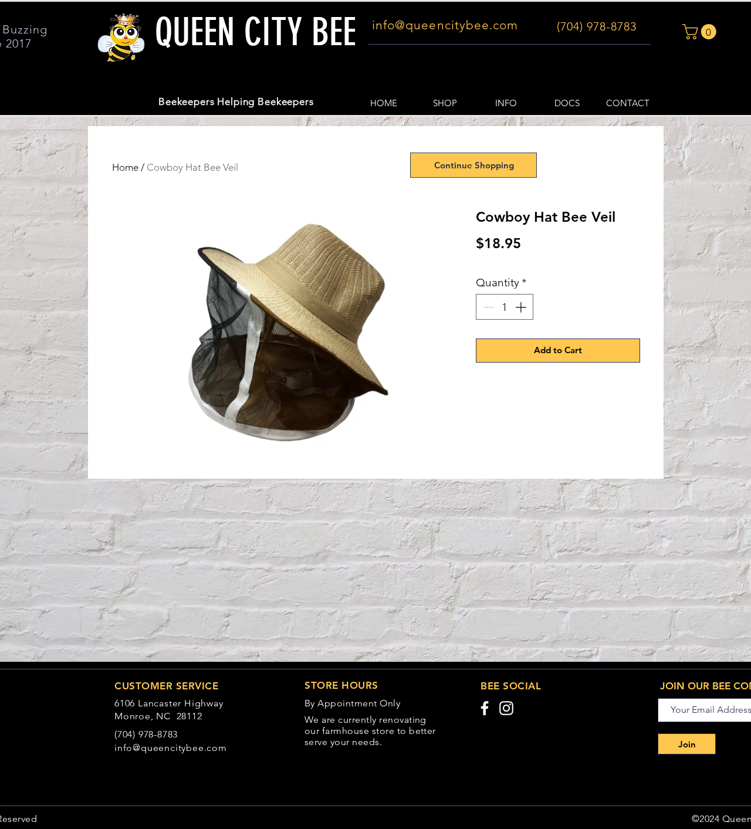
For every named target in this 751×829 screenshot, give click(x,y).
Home (125, 167)
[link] (701, 31)
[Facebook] (484, 708)
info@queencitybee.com (170, 747)
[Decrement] (487, 307)
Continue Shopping (474, 165)
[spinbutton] (504, 307)
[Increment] (522, 307)
